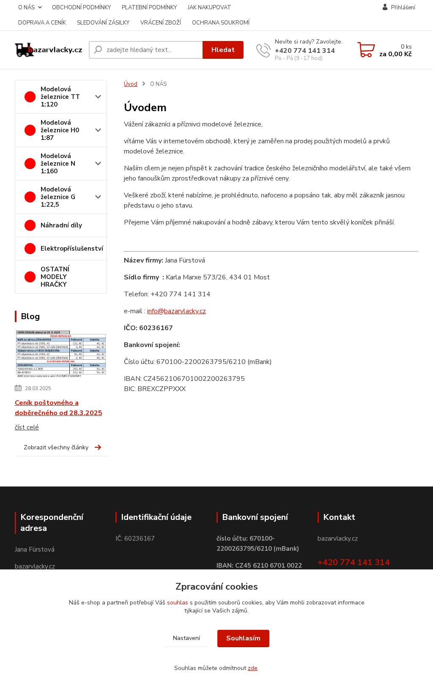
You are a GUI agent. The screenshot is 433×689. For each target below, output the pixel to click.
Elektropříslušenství (72, 248)
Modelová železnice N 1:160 (58, 163)
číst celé (27, 427)
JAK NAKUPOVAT (209, 7)
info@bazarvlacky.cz (176, 311)
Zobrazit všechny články (56, 447)
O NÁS (26, 7)
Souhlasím (243, 638)
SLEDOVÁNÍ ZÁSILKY (103, 23)
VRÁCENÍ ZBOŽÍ (160, 23)
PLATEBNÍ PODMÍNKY (149, 7)
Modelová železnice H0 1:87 (60, 130)
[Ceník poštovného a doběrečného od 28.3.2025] (61, 354)
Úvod (130, 84)
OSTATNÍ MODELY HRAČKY (55, 277)
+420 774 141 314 (305, 50)
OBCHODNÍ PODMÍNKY (81, 7)
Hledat (223, 50)
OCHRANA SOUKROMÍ (220, 23)
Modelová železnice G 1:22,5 (58, 197)
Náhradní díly (61, 225)
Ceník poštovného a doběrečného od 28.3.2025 (58, 408)
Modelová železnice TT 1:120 (60, 97)
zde (253, 668)
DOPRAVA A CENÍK (42, 23)
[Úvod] (48, 50)
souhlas (177, 603)
